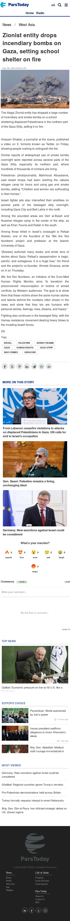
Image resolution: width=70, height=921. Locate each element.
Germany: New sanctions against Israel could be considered (33, 532)
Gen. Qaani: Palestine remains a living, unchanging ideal (29, 483)
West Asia (27, 24)
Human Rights (25, 347)
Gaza (7, 347)
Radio (40, 13)
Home (30, 13)
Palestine (24, 342)
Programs (39, 877)
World (8, 880)
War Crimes (11, 352)
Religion (9, 890)
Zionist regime (45, 342)
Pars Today (16, 5)
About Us (39, 896)
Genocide (30, 352)
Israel (8, 342)
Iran (8, 887)
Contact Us (40, 899)
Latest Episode (41, 884)
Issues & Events (42, 880)
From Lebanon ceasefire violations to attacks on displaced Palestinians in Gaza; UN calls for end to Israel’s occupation (34, 432)
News (7, 24)
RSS (37, 902)
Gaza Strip (46, 347)
